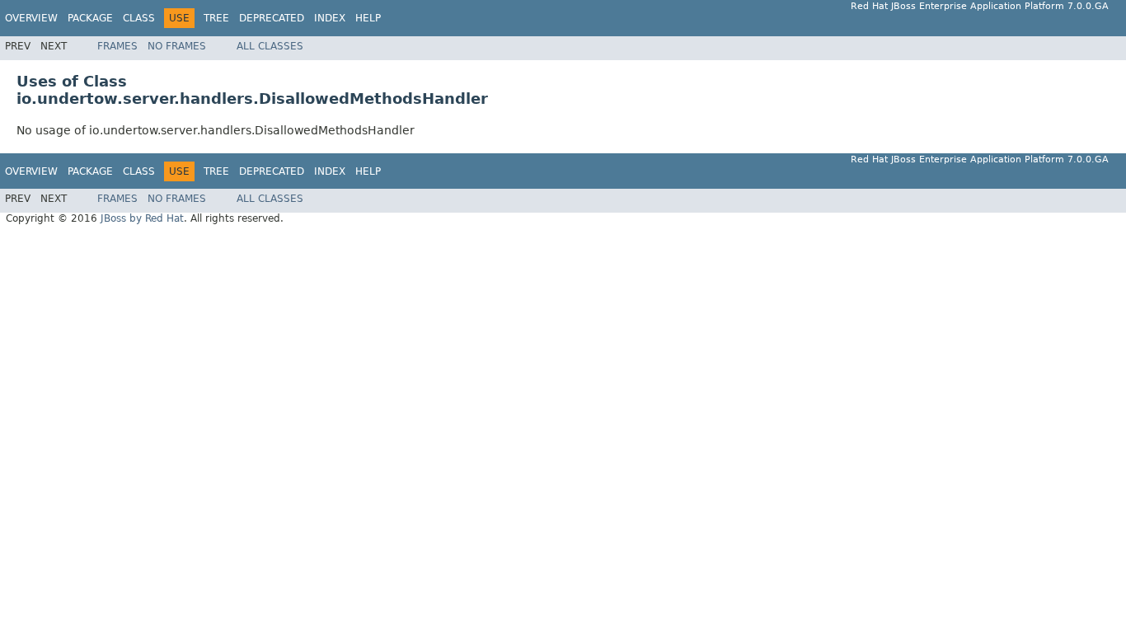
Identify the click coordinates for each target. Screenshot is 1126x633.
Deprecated (271, 18)
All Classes (270, 46)
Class (139, 18)
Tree (216, 18)
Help (368, 18)
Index (329, 18)
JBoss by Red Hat (142, 218)
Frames (117, 46)
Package (90, 18)
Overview (31, 18)
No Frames (177, 46)
